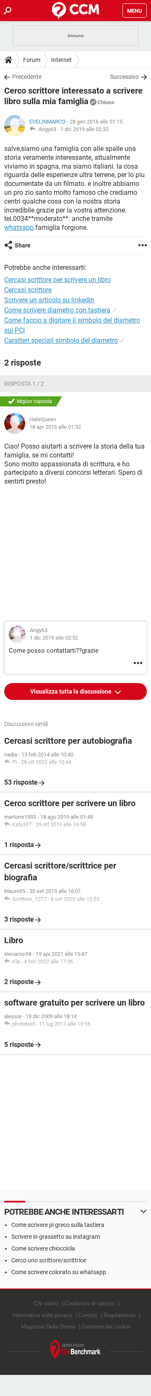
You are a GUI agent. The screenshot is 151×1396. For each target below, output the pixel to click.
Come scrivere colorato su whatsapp (58, 1272)
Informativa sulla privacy (42, 1315)
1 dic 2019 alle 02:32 (84, 129)
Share (23, 245)
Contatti (87, 1315)
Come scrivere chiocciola (43, 1248)
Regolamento (119, 1315)
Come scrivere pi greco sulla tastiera (57, 1224)
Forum (31, 59)
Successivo (124, 76)
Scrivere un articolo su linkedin (49, 300)
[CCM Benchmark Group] (75, 1350)
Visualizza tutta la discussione (71, 691)
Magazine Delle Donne (48, 1326)
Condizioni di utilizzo (90, 1303)
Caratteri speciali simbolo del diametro (61, 340)
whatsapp (19, 227)
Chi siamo (46, 1303)
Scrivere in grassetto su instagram (55, 1236)
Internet (61, 59)
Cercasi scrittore (28, 290)
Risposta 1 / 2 (24, 383)
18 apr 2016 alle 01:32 (55, 427)
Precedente (27, 76)
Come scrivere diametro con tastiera (57, 310)
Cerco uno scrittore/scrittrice (48, 1260)
